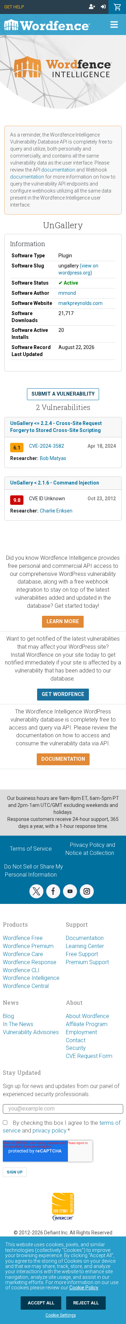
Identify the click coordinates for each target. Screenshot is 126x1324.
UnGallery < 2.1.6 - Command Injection (54, 483)
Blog (8, 1016)
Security (76, 1048)
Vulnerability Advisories (31, 1032)
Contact (75, 1040)
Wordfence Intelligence (31, 978)
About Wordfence (87, 1016)
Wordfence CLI (21, 970)
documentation (58, 170)
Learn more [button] (63, 622)
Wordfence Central (26, 986)
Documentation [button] (63, 759)
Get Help (14, 6)
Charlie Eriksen (56, 511)
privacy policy (49, 1130)
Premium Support (87, 962)
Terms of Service (31, 848)
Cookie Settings (61, 1315)
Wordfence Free (23, 938)
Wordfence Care (23, 954)
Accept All (41, 1302)
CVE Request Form (89, 1056)
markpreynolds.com (80, 303)
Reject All (86, 1302)
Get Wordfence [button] (63, 694)
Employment (81, 1032)
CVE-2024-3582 (46, 446)
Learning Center (85, 946)
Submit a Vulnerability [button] (62, 394)
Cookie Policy (83, 1287)
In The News (18, 1024)
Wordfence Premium (28, 946)
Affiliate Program (86, 1024)
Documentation (85, 938)
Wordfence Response (29, 962)
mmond (67, 293)
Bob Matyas (53, 458)
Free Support (82, 954)
